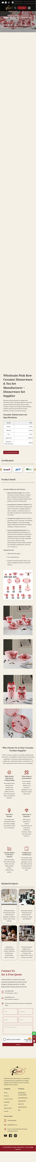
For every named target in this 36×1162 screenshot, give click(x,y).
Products (9, 22)
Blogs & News (8, 1108)
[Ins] (9, 3)
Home (3, 22)
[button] (35, 469)
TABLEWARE (9, 17)
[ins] (15, 1135)
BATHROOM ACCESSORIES (22, 1094)
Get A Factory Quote (11, 452)
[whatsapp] (34, 1033)
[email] (34, 1037)
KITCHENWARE (22, 1098)
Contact (6, 1111)
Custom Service (8, 1099)
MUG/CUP (21, 1104)
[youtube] (3, 3)
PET (19, 1110)
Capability (7, 1102)
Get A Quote (22, 7)
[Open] (29, 7)
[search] (15, 8)
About (5, 1105)
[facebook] (6, 3)
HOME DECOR (22, 1107)
